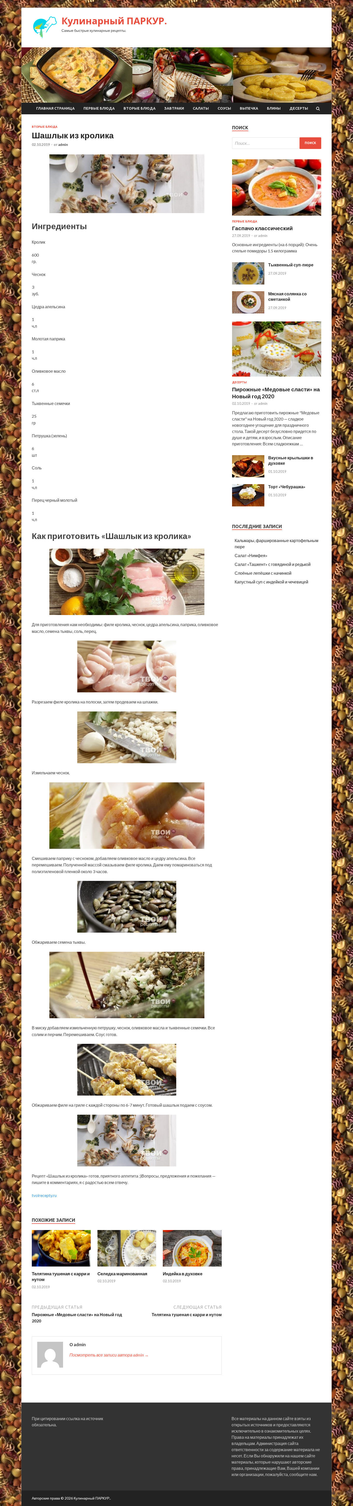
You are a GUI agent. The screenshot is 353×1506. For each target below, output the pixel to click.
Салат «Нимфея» (251, 555)
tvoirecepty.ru (44, 1195)
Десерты (298, 108)
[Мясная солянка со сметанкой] (248, 311)
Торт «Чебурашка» (286, 486)
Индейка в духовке (182, 1273)
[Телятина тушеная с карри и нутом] (61, 1267)
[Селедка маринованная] (126, 1267)
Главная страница (55, 108)
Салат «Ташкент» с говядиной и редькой (273, 564)
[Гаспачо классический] (276, 216)
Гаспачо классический (262, 228)
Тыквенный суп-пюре (290, 264)
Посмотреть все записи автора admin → (109, 1354)
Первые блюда (99, 108)
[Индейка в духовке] (192, 1267)
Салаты (201, 108)
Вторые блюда (140, 108)
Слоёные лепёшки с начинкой (263, 573)
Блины (274, 108)
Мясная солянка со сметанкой (287, 296)
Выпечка (249, 108)
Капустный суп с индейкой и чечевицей (271, 581)
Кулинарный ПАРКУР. (114, 20)
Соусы (224, 108)
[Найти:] (276, 143)
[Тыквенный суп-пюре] (248, 282)
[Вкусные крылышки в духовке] (248, 475)
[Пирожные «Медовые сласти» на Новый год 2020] (276, 377)
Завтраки (174, 108)
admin (63, 145)
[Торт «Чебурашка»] (248, 504)
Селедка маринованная (122, 1273)
